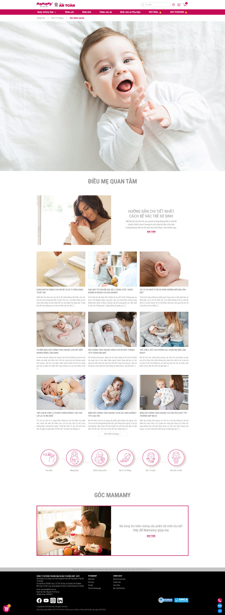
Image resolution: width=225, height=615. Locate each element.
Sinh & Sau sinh (99, 470)
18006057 (49, 594)
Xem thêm (151, 232)
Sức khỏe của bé (77, 18)
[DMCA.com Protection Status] (181, 600)
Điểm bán (91, 579)
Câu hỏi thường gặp (94, 588)
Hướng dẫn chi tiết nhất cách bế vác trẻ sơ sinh (151, 213)
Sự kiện (90, 585)
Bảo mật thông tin (119, 588)
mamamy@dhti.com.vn (48, 589)
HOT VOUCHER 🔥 (179, 12)
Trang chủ (41, 18)
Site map (91, 582)
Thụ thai (48, 470)
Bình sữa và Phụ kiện (130, 12)
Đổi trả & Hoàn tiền (119, 579)
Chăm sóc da (106, 12)
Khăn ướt (69, 12)
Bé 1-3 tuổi (150, 470)
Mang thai (74, 470)
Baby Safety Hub (46, 12)
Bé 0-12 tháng (57, 18)
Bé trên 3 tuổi (176, 470)
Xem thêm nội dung (111, 434)
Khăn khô (86, 12)
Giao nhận (116, 585)
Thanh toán (117, 582)
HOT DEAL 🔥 (155, 12)
